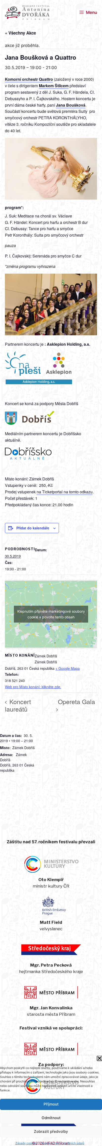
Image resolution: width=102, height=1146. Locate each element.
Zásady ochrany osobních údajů (62, 1143)
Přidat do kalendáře (32, 527)
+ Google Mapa (67, 668)
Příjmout (51, 1104)
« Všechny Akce (20, 33)
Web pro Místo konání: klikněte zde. (33, 686)
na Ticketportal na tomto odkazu (65, 492)
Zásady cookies (26, 1143)
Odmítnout (51, 1117)
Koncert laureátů (18, 705)
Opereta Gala (76, 701)
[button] (99, 1058)
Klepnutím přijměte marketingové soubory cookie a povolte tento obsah (51, 614)
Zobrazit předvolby (51, 1131)
